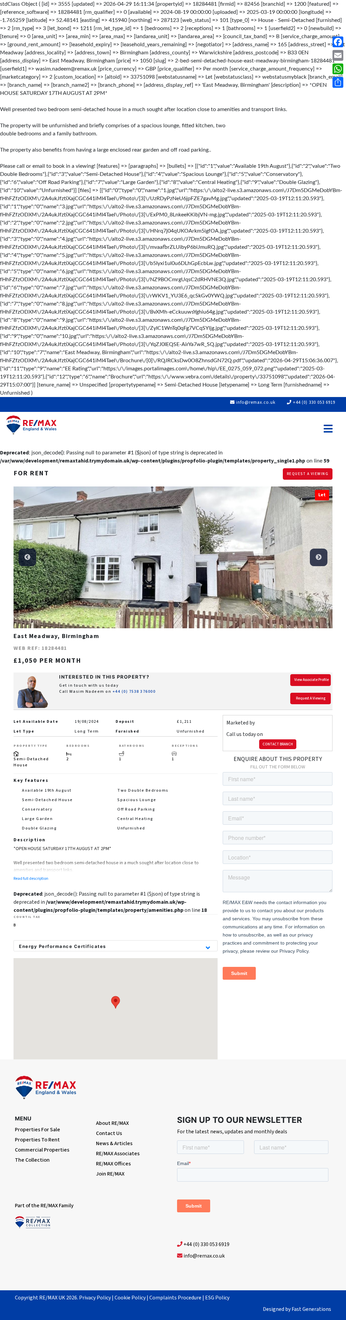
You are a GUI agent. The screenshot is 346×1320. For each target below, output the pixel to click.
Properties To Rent (37, 1139)
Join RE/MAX (110, 1174)
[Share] (338, 82)
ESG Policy (217, 1297)
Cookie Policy (130, 1297)
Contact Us (109, 1133)
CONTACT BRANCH (278, 744)
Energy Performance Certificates (62, 946)
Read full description (31, 878)
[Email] (338, 55)
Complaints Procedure (175, 1297)
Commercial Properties (42, 1150)
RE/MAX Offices (113, 1163)
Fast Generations (311, 1309)
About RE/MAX (112, 1123)
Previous (27, 557)
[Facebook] (338, 42)
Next (318, 557)
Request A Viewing (308, 473)
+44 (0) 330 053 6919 (314, 402)
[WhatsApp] (338, 69)
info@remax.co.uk (255, 402)
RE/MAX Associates (118, 1153)
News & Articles (114, 1143)
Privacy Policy (95, 1297)
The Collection (32, 1160)
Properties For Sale (37, 1129)
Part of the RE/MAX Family (44, 1205)
